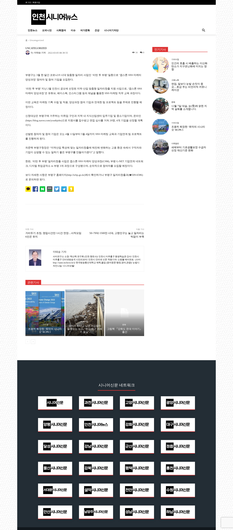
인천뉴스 (32, 30)
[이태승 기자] (28, 52)
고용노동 (175, 80)
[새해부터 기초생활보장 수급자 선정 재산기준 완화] (160, 147)
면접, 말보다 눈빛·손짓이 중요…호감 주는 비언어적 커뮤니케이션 (189, 87)
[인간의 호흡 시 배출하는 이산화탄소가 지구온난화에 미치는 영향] (160, 64)
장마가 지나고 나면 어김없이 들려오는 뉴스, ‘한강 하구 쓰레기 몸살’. (84, 328)
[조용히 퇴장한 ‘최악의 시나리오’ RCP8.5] (44, 312)
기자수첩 (44, 325)
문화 (124, 325)
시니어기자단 (111, 30)
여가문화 (85, 30)
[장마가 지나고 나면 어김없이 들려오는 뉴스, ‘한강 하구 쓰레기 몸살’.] (84, 312)
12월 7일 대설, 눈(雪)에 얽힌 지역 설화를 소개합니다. (189, 107)
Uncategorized (37, 40)
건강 (97, 30)
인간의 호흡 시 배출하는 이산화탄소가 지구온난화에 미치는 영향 (189, 66)
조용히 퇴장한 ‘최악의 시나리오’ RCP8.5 (45, 330)
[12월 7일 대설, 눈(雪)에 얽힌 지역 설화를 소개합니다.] (160, 106)
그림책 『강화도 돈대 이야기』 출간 (124, 330)
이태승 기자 (40, 53)
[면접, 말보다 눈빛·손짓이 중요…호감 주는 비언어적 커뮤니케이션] (160, 85)
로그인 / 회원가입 (32, 2)
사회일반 (175, 143)
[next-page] (33, 341)
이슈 (73, 30)
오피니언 (47, 30)
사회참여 (61, 30)
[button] (203, 30)
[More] (130, 212)
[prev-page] (27, 341)
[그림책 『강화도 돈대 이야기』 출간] (124, 312)
